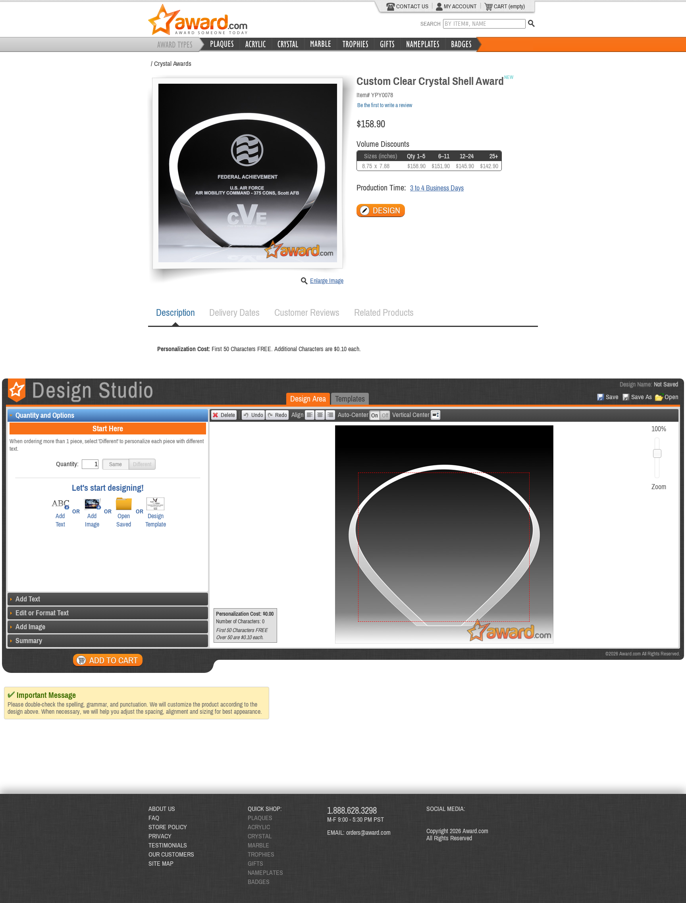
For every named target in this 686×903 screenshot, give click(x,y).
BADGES (259, 881)
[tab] (175, 312)
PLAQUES (260, 817)
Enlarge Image (326, 280)
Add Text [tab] (27, 599)
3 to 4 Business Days (437, 188)
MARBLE (258, 845)
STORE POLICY (167, 826)
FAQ (153, 817)
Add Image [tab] (30, 626)
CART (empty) (509, 6)
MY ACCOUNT (460, 6)
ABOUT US (161, 808)
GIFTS (255, 863)
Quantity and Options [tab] (44, 415)
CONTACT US (411, 6)
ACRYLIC (259, 826)
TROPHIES (261, 854)
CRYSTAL (260, 836)
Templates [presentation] (350, 398)
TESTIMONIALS (167, 845)
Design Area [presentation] (308, 398)
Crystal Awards (172, 63)
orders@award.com (368, 832)
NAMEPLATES (265, 872)
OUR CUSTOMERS (171, 854)
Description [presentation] (175, 312)
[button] (115, 464)
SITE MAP (160, 863)
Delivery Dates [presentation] (234, 312)
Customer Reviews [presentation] (306, 312)
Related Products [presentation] (384, 312)
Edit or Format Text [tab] (42, 613)
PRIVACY (160, 836)
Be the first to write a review (384, 105)
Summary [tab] (28, 640)
